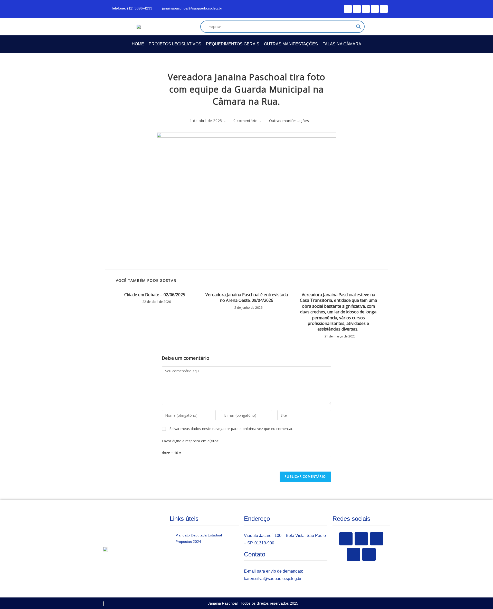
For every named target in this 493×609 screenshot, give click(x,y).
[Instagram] (375, 9)
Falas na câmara (342, 44)
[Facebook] (348, 9)
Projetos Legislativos (175, 44)
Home (138, 44)
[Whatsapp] (384, 9)
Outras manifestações (291, 44)
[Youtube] (366, 9)
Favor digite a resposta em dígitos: (190, 440)
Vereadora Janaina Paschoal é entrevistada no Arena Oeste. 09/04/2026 (246, 297)
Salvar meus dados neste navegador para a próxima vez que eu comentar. (231, 428)
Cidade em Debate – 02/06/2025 (154, 294)
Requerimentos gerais (232, 44)
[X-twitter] (357, 9)
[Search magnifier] (358, 26)
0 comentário (245, 120)
